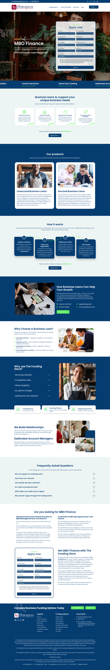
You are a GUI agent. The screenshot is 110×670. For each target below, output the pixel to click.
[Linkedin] (23, 620)
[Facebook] (15, 620)
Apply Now (75, 67)
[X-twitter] (18, 620)
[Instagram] (20, 620)
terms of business (70, 62)
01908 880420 (66, 131)
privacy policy (81, 62)
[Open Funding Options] (58, 7)
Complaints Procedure (55, 657)
